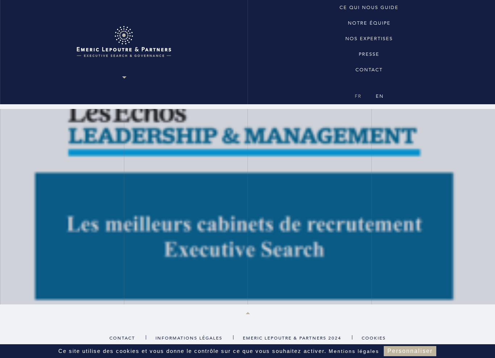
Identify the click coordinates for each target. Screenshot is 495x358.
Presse (369, 54)
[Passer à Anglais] (369, 83)
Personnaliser (410, 351)
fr (358, 96)
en (380, 96)
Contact (369, 70)
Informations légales (188, 338)
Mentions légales (354, 351)
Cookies (374, 338)
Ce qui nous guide (369, 7)
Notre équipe (369, 23)
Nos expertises (369, 38)
